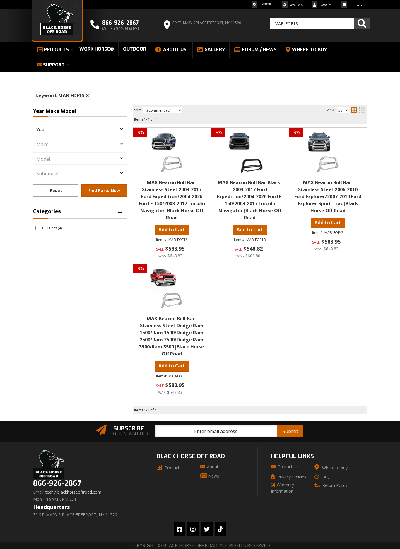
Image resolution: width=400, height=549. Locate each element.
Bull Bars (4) (52, 227)
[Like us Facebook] (179, 529)
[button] (320, 23)
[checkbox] (37, 228)
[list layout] (362, 110)
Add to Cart (171, 230)
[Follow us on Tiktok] (220, 529)
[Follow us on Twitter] (207, 529)
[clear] (87, 95)
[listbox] (80, 129)
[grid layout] (354, 110)
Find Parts (104, 190)
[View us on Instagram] (193, 529)
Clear (55, 190)
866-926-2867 (57, 483)
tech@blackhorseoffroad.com (73, 492)
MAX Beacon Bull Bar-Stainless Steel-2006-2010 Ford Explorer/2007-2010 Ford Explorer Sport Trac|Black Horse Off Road (327, 196)
